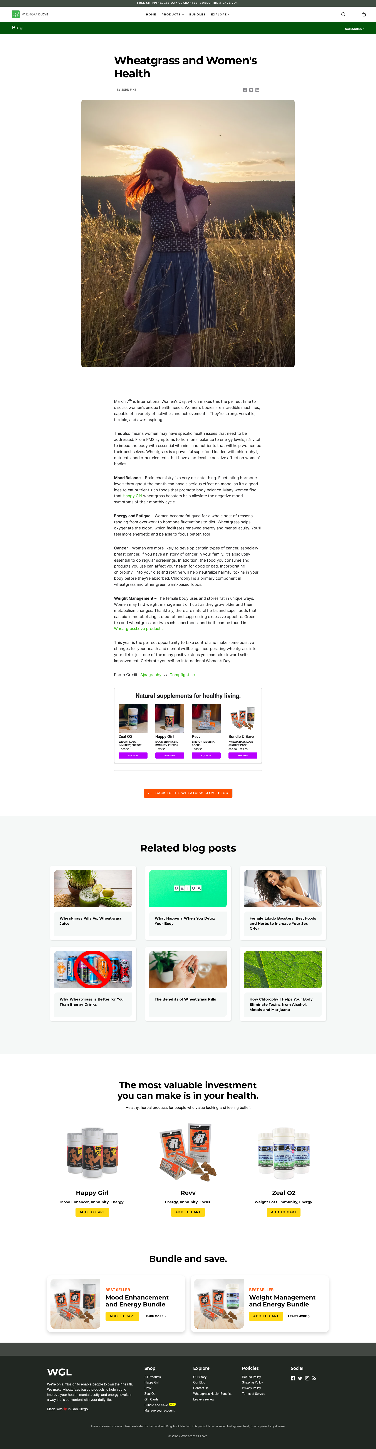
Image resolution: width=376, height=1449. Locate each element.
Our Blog (199, 1382)
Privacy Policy (251, 1388)
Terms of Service (253, 1393)
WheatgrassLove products (138, 628)
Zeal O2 (150, 1393)
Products (174, 14)
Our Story (199, 1377)
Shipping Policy (252, 1382)
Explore (221, 14)
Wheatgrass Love (194, 1435)
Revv (147, 1388)
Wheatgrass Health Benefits (212, 1393)
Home (151, 14)
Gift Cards (151, 1399)
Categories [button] (353, 29)
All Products (152, 1377)
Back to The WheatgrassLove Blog (191, 793)
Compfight (179, 674)
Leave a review (203, 1399)
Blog (17, 28)
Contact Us (200, 1388)
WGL (59, 1372)
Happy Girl (132, 496)
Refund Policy (251, 1377)
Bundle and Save (156, 1405)
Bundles (197, 14)
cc (192, 674)
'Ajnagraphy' (151, 674)
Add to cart (92, 1212)
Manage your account (159, 1410)
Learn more (153, 1316)
